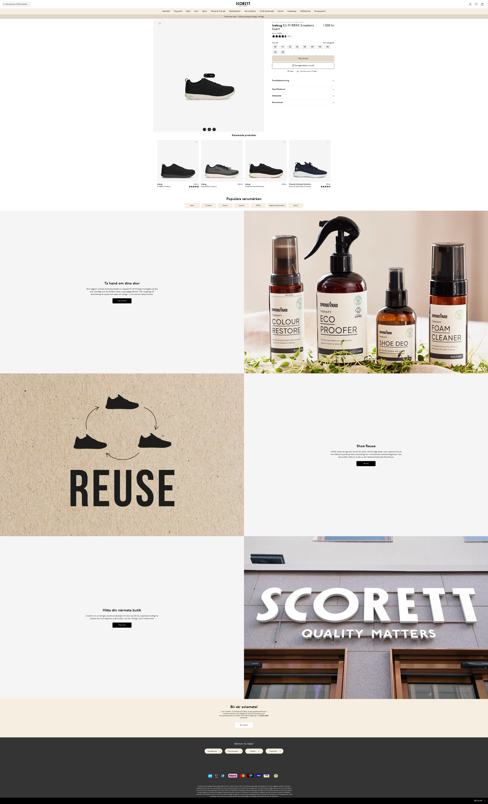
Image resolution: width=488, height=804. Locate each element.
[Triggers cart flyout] (482, 4)
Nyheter (166, 11)
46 (327, 47)
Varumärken (250, 11)
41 (290, 47)
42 (297, 47)
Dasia (192, 205)
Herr (196, 11)
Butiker (253, 751)
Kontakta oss (212, 751)
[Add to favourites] (160, 23)
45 (320, 47)
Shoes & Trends (218, 11)
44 (312, 47)
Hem (273, 22)
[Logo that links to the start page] (243, 4)
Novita (225, 205)
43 (305, 47)
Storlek (275, 43)
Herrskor (282, 22)
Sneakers (288, 22)
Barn (205, 11)
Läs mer (366, 463)
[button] (276, 776)
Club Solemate (267, 11)
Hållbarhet (305, 11)
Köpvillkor (273, 751)
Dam (188, 11)
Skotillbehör (235, 11)
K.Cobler (208, 205)
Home (281, 11)
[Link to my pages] (470, 4)
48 (283, 52)
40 (283, 47)
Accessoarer (320, 11)
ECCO (296, 205)
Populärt (178, 11)
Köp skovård (122, 301)
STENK (258, 205)
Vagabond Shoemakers (277, 205)
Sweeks (241, 205)
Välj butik (478, 801)
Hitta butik (122, 625)
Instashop (291, 11)
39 (275, 47)
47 (275, 52)
